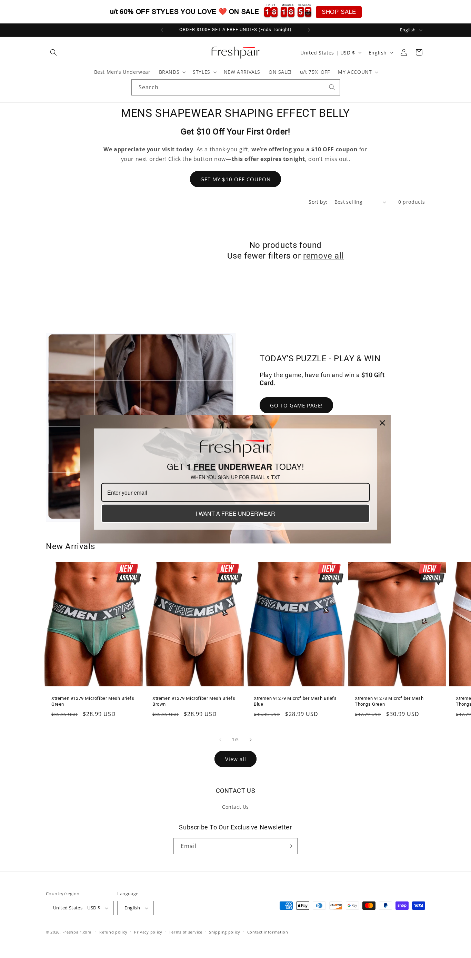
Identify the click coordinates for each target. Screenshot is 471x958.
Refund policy (113, 932)
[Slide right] (250, 739)
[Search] (332, 87)
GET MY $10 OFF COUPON (235, 179)
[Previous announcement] (162, 30)
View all (235, 759)
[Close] (382, 422)
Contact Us (235, 807)
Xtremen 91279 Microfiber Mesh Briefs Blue (295, 701)
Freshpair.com (76, 932)
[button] (53, 52)
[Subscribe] (289, 846)
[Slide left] (220, 739)
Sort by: (318, 202)
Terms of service (185, 932)
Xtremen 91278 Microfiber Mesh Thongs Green (389, 701)
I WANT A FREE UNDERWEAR (235, 513)
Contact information (267, 932)
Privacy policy (148, 932)
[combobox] (236, 87)
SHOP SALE (339, 12)
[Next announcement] (309, 30)
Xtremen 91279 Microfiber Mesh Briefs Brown (194, 701)
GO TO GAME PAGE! (296, 405)
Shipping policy (224, 932)
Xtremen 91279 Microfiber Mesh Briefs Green (92, 701)
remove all (323, 256)
